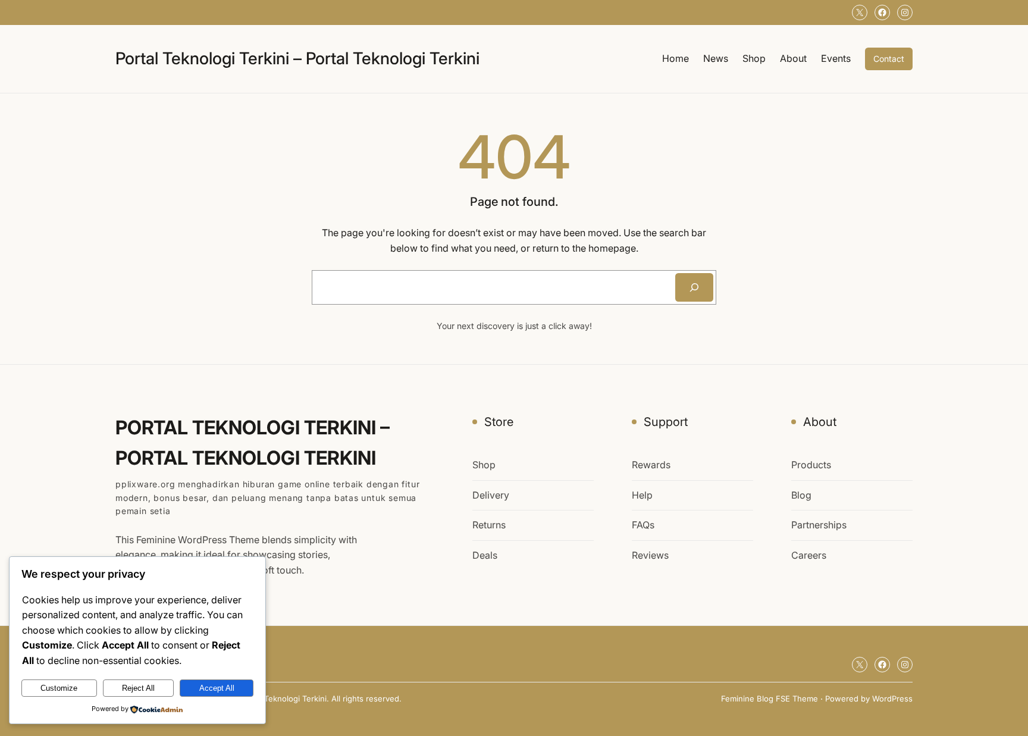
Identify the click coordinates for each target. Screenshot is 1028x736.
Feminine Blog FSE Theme (769, 698)
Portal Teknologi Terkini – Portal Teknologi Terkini (297, 58)
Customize (58, 688)
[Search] (694, 287)
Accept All (216, 688)
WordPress (892, 698)
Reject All (138, 688)
